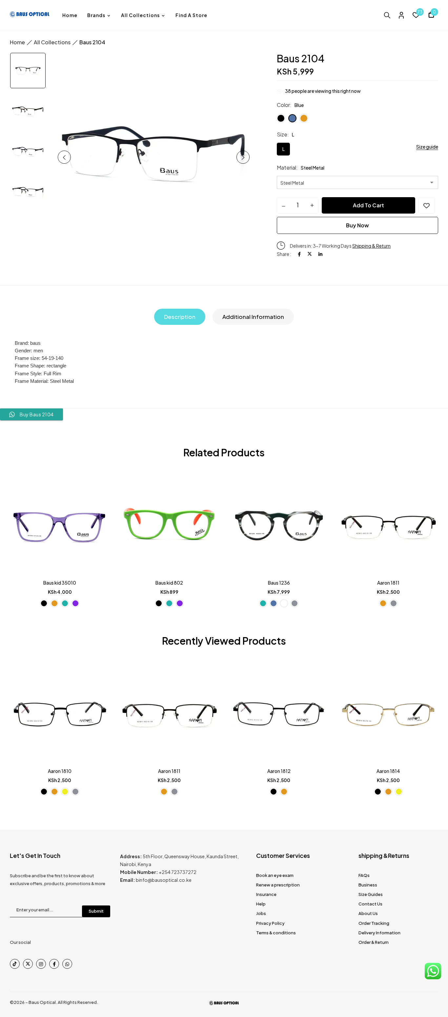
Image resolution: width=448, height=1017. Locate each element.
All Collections (52, 42)
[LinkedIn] (320, 254)
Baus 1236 (279, 583)
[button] (431, 15)
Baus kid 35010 (59, 583)
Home (17, 42)
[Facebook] (299, 254)
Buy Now (357, 225)
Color (283, 104)
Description (179, 316)
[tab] (179, 317)
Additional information (253, 316)
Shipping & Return (371, 246)
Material (286, 167)
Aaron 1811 (388, 583)
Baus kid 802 (169, 583)
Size (282, 134)
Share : (284, 254)
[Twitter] (309, 254)
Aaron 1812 (279, 771)
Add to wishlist (426, 205)
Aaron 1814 (388, 771)
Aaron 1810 (59, 771)
